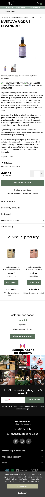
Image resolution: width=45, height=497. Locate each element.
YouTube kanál (29, 441)
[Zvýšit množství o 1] (42, 174)
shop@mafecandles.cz (24, 434)
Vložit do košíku (22, 183)
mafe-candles (16, 441)
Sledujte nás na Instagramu (23, 351)
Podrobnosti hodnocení (33, 17)
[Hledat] (34, 3)
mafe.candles (22, 441)
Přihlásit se (34, 400)
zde (37, 481)
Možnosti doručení (12, 166)
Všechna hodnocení (22, 336)
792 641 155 (24, 429)
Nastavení (22, 493)
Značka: (22, 190)
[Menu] (3, 3)
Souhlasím (23, 486)
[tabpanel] (11, 272)
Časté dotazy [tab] (7, 226)
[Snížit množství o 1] (32, 174)
